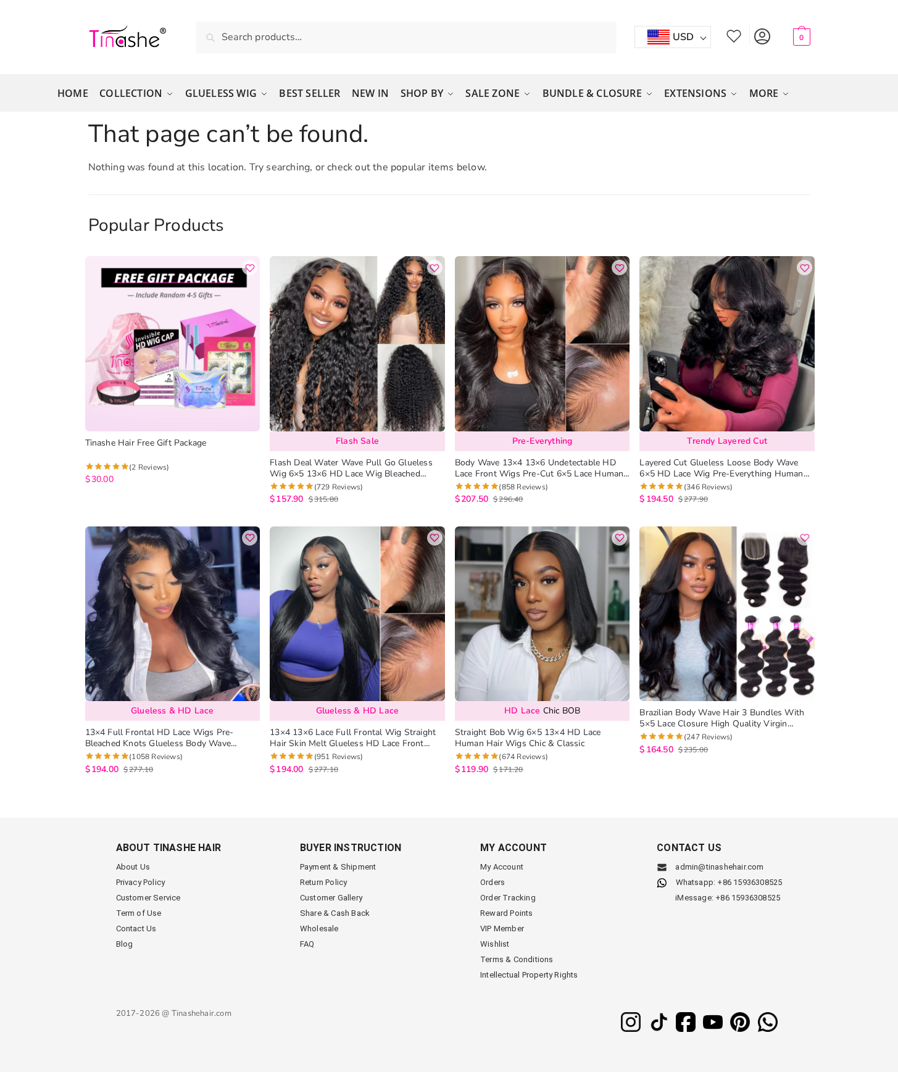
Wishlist (734, 34)
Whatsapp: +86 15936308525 (729, 882)
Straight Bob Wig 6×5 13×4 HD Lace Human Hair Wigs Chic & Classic (528, 738)
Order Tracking (508, 897)
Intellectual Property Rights (529, 974)
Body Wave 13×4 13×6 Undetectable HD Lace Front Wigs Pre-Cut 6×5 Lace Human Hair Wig (539, 468)
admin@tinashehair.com (718, 866)
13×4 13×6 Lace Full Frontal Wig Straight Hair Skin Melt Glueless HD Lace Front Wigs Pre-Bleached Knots (353, 738)
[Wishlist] (249, 267)
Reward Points (506, 913)
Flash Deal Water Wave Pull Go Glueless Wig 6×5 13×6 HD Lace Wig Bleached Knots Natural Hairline (351, 468)
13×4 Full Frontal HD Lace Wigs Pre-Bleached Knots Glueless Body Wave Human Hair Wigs (159, 738)
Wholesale (319, 928)
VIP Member (502, 928)
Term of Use (139, 913)
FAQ (307, 944)
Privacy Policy (140, 882)
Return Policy (323, 882)
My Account (762, 34)
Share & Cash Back (335, 913)
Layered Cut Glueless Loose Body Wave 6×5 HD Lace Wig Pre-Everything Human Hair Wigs (721, 468)
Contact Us (136, 928)
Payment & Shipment (338, 866)
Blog (124, 944)
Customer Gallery (331, 897)
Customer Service (148, 897)
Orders (492, 882)
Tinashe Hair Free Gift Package (146, 443)
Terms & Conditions (517, 959)
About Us (133, 866)
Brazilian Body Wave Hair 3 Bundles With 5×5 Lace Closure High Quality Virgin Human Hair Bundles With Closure (721, 718)
